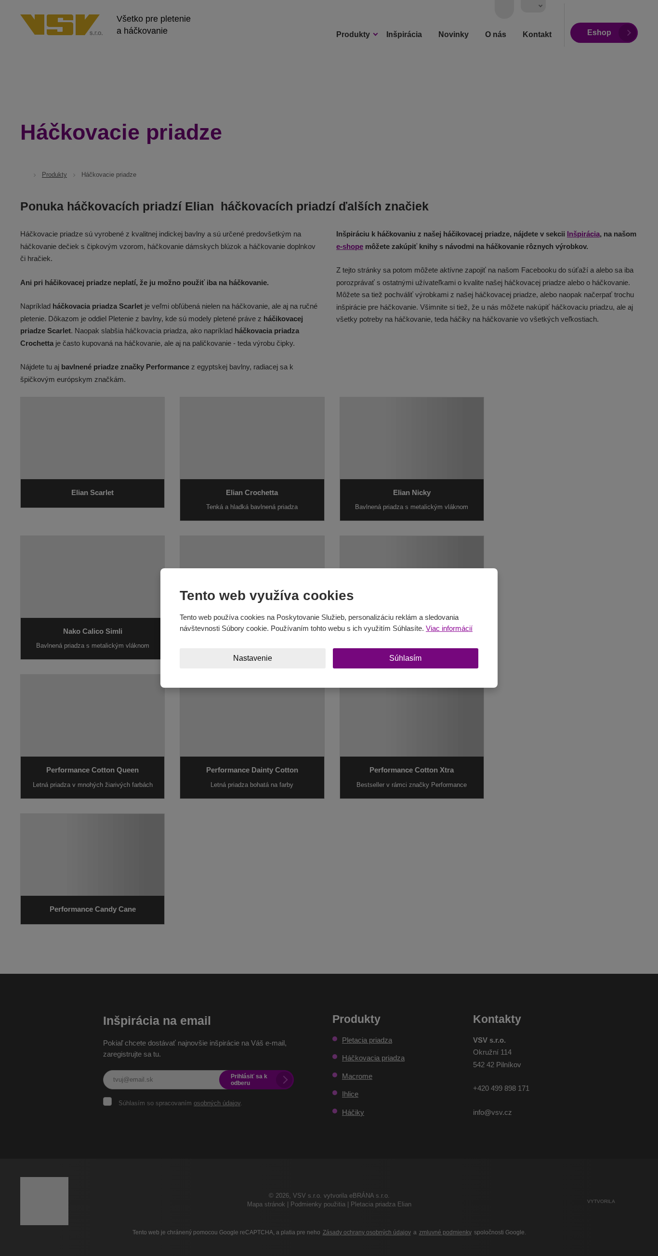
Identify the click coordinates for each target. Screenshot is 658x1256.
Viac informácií (449, 628)
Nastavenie (252, 658)
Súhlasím (405, 658)
